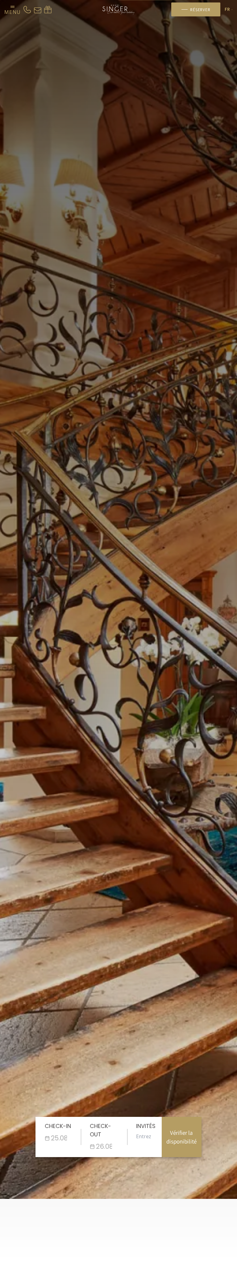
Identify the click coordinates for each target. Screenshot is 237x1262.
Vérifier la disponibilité (181, 1137)
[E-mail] (37, 9)
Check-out (100, 1130)
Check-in (58, 1126)
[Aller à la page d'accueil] (119, 9)
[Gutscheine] (48, 9)
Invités (146, 1126)
